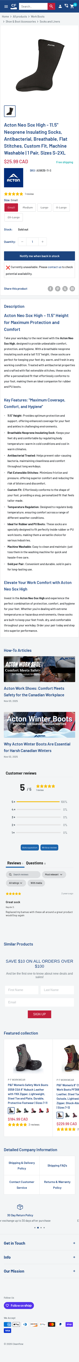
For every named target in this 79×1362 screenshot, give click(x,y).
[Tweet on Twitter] (65, 288)
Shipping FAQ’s (57, 1165)
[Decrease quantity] (22, 242)
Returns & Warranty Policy (57, 1184)
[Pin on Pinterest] (57, 288)
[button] (72, 6)
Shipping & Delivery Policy (22, 1165)
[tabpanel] (39, 900)
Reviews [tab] (15, 863)
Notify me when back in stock (39, 256)
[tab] (36, 863)
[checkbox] (36, 883)
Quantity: (10, 241)
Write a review (49, 847)
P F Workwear (16, 1079)
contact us (54, 267)
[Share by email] (72, 288)
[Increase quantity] (43, 242)
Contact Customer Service (21, 1184)
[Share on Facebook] (50, 288)
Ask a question (29, 847)
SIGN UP (39, 1014)
